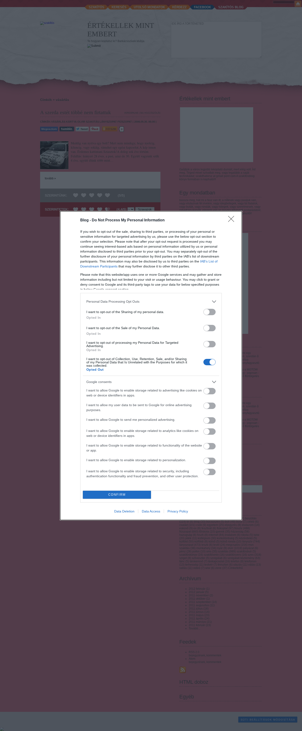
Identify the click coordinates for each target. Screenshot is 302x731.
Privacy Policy (178, 511)
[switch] (209, 312)
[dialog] (151, 365)
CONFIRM (117, 494)
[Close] (232, 220)
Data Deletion (124, 511)
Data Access (151, 511)
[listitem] (151, 301)
